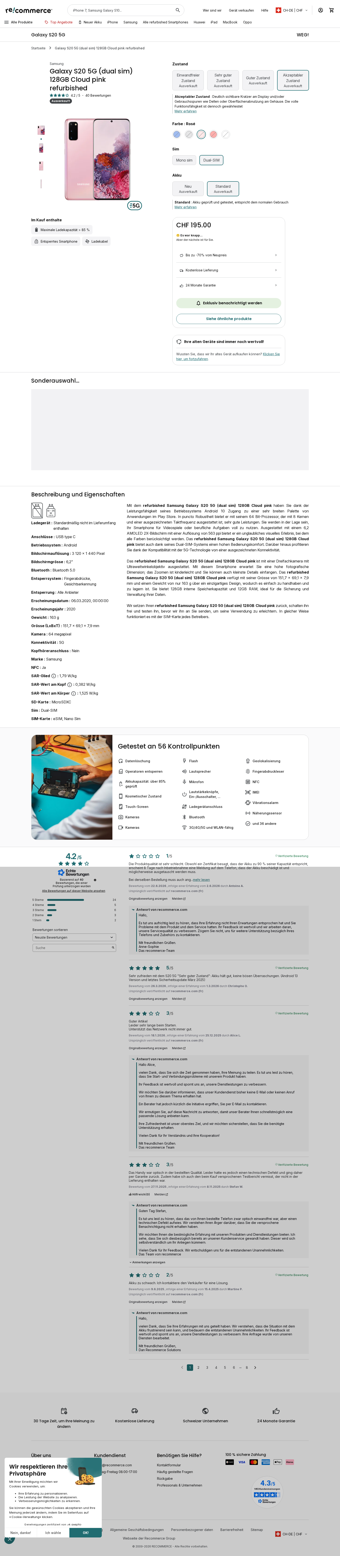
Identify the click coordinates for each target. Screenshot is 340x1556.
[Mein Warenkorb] (331, 10)
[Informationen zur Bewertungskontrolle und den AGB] (95, 880)
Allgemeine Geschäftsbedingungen (137, 1530)
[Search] (177, 10)
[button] (292, 10)
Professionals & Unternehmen (179, 1485)
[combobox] (119, 10)
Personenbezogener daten (192, 1530)
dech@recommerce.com (113, 1465)
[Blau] (176, 134)
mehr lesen (201, 880)
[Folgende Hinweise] (255, 1368)
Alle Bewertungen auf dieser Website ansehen (73, 890)
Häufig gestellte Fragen (175, 1472)
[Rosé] (201, 134)
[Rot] (213, 134)
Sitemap (257, 1530)
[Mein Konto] (320, 10)
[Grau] (189, 134)
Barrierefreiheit (231, 1530)
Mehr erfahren (186, 111)
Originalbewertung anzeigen (148, 898)
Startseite (38, 48)
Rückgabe (165, 1478)
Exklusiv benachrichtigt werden (232, 303)
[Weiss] (225, 134)
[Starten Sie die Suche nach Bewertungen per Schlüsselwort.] (113, 948)
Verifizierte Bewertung (293, 855)
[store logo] (29, 10)
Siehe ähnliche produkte (229, 318)
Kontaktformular (169, 1465)
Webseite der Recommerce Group (149, 1538)
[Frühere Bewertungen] (182, 1367)
